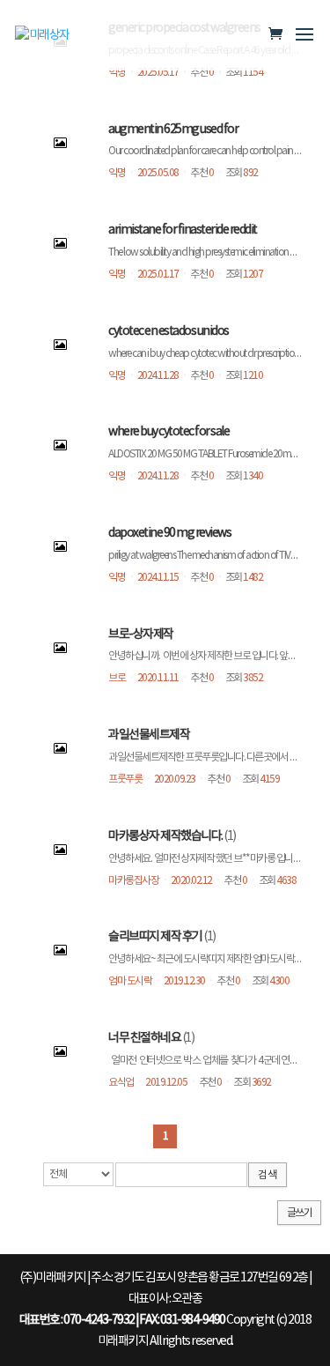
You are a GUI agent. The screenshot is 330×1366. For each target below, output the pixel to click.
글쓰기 (299, 1213)
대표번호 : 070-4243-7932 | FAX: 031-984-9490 (122, 1320)
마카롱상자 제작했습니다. (165, 836)
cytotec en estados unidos (168, 331)
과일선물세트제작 (148, 735)
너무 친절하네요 (144, 1038)
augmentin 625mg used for (173, 129)
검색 (267, 1175)
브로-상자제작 (140, 634)
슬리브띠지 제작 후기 (155, 937)
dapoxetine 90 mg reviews (169, 533)
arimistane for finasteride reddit (182, 230)
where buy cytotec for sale (168, 432)
